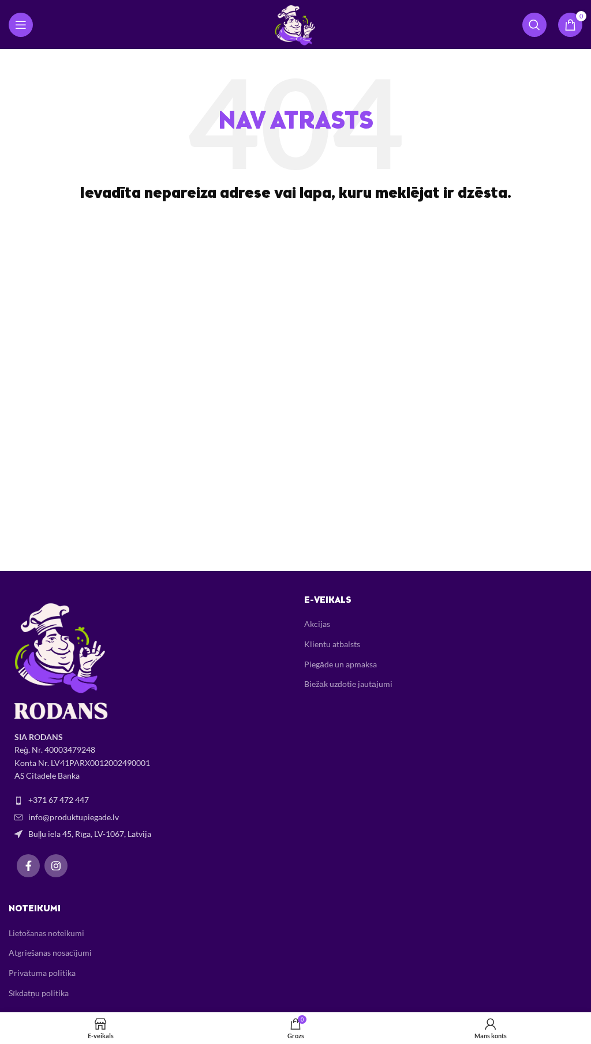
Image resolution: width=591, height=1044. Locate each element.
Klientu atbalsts (332, 644)
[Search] (534, 24)
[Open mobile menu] (21, 24)
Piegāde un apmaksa (340, 664)
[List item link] (147, 800)
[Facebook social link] (28, 865)
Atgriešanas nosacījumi (50, 952)
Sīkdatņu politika (39, 993)
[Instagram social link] (56, 865)
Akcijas (317, 624)
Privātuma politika (42, 973)
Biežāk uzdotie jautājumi (348, 684)
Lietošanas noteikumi (46, 933)
